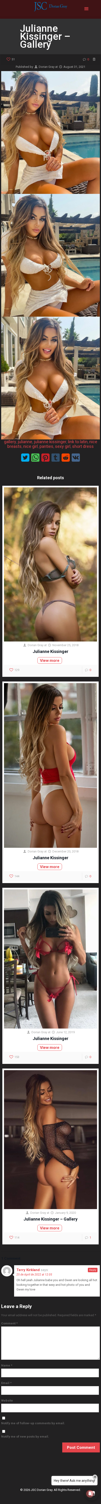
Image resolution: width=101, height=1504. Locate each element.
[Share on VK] (76, 457)
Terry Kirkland (28, 1270)
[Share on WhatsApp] (35, 457)
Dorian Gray (46, 67)
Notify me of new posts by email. (25, 1436)
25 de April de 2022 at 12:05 (34, 1274)
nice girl (30, 446)
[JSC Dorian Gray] (50, 9)
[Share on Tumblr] (55, 457)
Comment (9, 1323)
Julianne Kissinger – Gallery (50, 1219)
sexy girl (62, 446)
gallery (10, 441)
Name (6, 1365)
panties (46, 446)
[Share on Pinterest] (45, 457)
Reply (92, 1270)
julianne (25, 441)
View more (49, 660)
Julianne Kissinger (50, 651)
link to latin (78, 441)
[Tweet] (25, 457)
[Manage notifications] (90, 1493)
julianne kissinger (50, 441)
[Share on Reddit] (66, 457)
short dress (83, 446)
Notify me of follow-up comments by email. (33, 1423)
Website (7, 1400)
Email (6, 1383)
